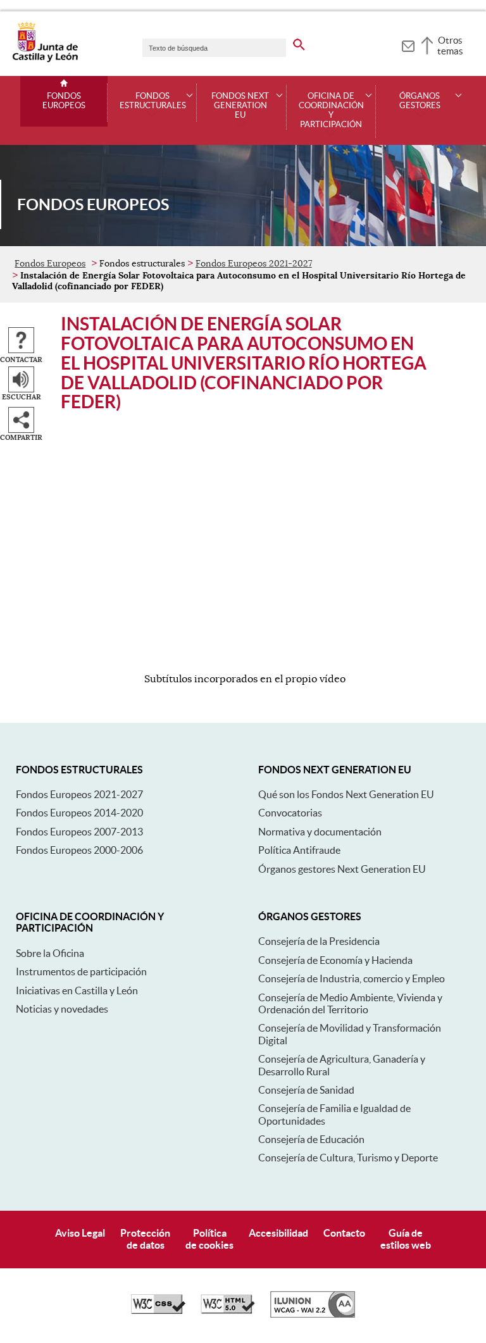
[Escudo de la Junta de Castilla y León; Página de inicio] (45, 59)
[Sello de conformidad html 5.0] (228, 1310)
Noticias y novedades (62, 1009)
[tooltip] (408, 44)
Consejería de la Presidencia (319, 941)
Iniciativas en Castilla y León (77, 990)
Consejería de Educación (311, 1139)
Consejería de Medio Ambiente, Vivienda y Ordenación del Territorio (350, 1003)
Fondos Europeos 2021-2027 (254, 263)
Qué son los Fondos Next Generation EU (346, 794)
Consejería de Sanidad (306, 1090)
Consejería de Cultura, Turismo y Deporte (348, 1157)
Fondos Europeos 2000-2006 (79, 850)
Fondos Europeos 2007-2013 (79, 831)
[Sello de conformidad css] (158, 1310)
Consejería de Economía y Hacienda (335, 960)
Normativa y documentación (320, 831)
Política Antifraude (299, 850)
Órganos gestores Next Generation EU (342, 869)
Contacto (344, 1233)
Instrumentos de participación (81, 971)
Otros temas (450, 45)
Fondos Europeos (63, 101)
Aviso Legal (80, 1233)
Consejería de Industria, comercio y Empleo (351, 978)
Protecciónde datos (145, 1239)
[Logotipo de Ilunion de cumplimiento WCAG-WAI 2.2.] (312, 1314)
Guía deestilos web (405, 1239)
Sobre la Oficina (50, 953)
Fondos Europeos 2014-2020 (79, 812)
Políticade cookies (209, 1239)
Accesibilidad (278, 1233)
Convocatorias (290, 812)
